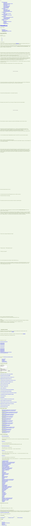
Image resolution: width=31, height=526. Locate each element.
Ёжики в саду (3, 441)
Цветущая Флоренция (5, 465)
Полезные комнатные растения (4, 406)
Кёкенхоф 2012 (2, 351)
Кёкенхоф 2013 (2, 350)
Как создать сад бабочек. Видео (6, 419)
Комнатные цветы (4, 14)
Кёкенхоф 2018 (2, 345)
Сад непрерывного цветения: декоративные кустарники (7, 394)
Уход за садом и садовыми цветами (8, 17)
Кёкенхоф (3, 359)
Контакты (5, 22)
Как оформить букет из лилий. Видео (7, 421)
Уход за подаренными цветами (8, 11)
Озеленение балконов (7, 18)
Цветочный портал (4, 30)
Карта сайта (3, 524)
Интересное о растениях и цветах (8, 3)
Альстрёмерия (4, 494)
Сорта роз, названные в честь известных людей (5, 400)
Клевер (3, 491)
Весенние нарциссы (4, 481)
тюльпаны (3, 360)
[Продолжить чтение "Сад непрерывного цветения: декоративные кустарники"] (8, 392)
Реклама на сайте (6, 23)
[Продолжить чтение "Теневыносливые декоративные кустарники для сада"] (8, 380)
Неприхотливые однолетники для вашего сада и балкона (7, 403)
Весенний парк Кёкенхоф (3, 341)
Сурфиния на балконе (5, 461)
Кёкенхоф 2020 (2, 343)
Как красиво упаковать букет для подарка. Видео (8, 410)
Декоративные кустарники (7, 13)
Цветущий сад (4, 16)
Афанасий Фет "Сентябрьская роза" (7, 468)
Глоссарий (5, 20)
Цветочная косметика (6, 6)
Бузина (3, 471)
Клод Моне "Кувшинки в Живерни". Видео (8, 427)
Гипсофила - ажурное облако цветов (7, 498)
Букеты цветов (6, 9)
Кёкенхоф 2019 (2, 344)
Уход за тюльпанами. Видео (4, 352)
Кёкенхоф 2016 (2, 348)
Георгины (3, 484)
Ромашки (3, 501)
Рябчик (3, 475)
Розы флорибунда (2, 397)
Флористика (3, 8)
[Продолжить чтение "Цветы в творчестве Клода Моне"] (5, 383)
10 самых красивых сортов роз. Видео (7, 423)
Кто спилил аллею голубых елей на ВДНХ (5, 375)
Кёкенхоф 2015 (2, 349)
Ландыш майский (4, 485)
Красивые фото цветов (7, 4)
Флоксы (3, 478)
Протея (3, 497)
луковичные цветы (4, 361)
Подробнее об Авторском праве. (4, 512)
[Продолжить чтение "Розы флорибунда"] (3, 395)
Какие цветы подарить (7, 10)
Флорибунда (3, 29)
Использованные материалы (7, 21)
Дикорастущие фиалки (5, 474)
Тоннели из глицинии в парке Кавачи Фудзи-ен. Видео (9, 412)
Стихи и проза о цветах (7, 5)
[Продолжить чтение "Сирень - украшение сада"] (4, 386)
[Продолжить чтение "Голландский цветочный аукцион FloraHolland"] (7, 389)
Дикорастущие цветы (5, 19)
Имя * (1, 368)
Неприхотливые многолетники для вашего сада (6, 378)
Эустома (3, 495)
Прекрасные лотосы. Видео (6, 425)
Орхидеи (5, 15)
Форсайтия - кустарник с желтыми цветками (8, 462)
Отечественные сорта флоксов (6, 464)
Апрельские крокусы (5, 488)
